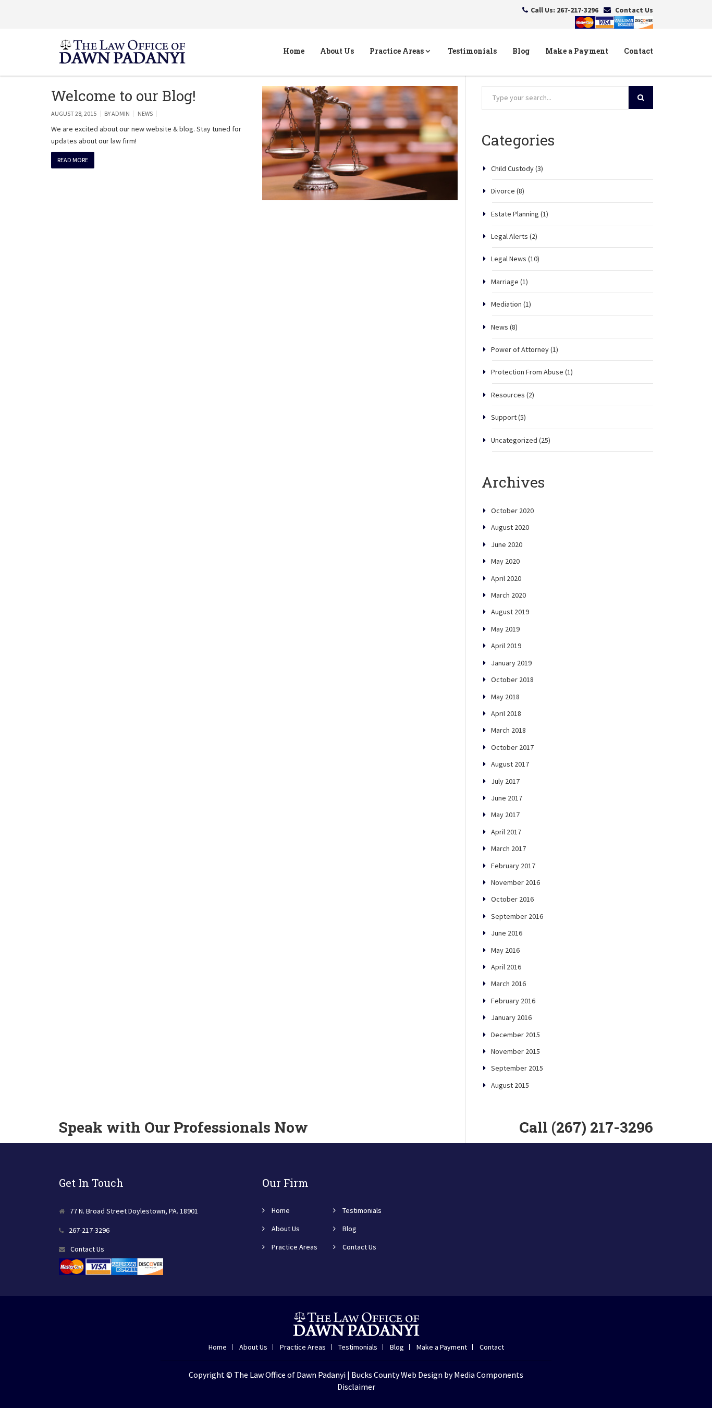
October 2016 (512, 899)
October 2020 (512, 510)
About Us (337, 51)
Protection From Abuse (527, 372)
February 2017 (513, 865)
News (145, 113)
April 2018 (506, 713)
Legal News (508, 258)
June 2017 (506, 798)
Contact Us (634, 10)
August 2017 (510, 764)
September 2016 (517, 916)
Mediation (506, 304)
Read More (72, 160)
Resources (508, 394)
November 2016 (515, 882)
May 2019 (505, 629)
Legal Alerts (509, 236)
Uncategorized (514, 440)
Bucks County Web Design (397, 1374)
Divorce (503, 191)
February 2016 (513, 1000)
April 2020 (506, 578)
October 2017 (512, 747)
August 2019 (510, 611)
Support (504, 417)
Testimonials (472, 51)
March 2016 (508, 983)
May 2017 (505, 814)
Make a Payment (576, 51)
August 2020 (510, 527)
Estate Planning (515, 214)
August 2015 (510, 1085)
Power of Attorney (520, 349)
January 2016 (511, 1017)
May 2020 (505, 561)
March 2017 (508, 848)
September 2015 (517, 1068)
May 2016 (505, 950)
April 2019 (506, 645)
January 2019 (511, 662)
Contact (638, 51)
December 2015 (515, 1034)
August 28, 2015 (73, 113)
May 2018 (505, 696)
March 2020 (508, 595)
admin (121, 113)
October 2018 (512, 679)
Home (293, 51)
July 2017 (505, 781)
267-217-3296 (577, 10)
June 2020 (506, 544)
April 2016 (506, 967)
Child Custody (512, 168)
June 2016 (506, 933)
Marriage (505, 281)
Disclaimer (356, 1386)
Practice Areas (397, 51)
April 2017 (506, 831)
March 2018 (508, 730)
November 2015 (515, 1051)
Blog (521, 51)
